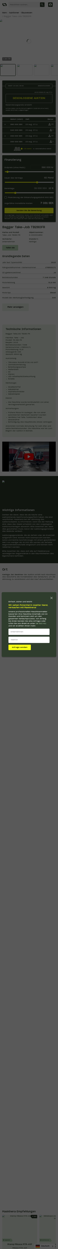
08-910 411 (41, 623)
